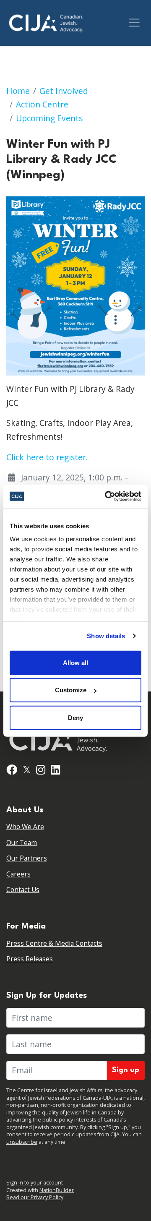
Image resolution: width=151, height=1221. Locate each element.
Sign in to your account (34, 1182)
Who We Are (25, 826)
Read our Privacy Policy (34, 1197)
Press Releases (29, 959)
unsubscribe (21, 1141)
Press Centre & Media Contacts (54, 943)
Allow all (75, 662)
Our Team (21, 842)
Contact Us (22, 889)
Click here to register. (47, 457)
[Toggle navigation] (134, 23)
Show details (106, 635)
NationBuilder (56, 1190)
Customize (70, 690)
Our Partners (26, 858)
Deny (75, 717)
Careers (18, 874)
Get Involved (63, 91)
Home (18, 91)
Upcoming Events (49, 118)
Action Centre (42, 104)
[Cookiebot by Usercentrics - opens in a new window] (106, 496)
